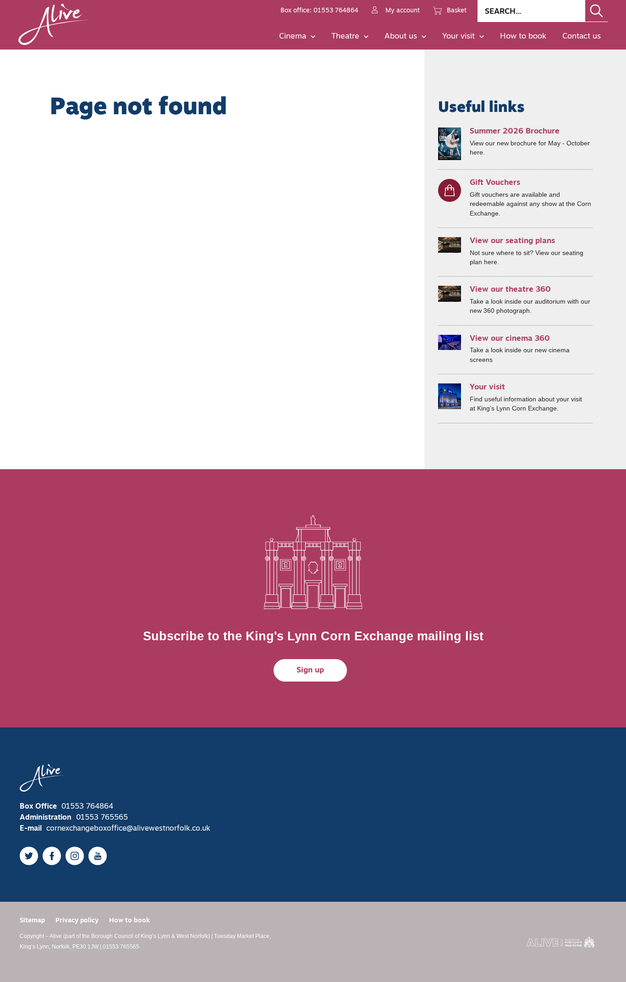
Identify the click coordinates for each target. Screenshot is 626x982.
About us (400, 36)
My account (402, 11)
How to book (523, 36)
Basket (457, 11)
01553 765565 (102, 817)
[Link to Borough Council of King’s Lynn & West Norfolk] (560, 942)
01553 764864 (87, 806)
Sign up (310, 670)
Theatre (345, 36)
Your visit (458, 36)
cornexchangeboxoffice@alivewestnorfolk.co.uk (128, 828)
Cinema (292, 36)
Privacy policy (77, 920)
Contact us (581, 36)
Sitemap (32, 920)
